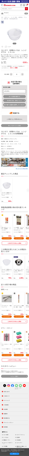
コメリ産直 (5, 434)
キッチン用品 (14, 17)
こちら (13, 451)
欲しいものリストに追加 (14, 125)
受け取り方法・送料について (14, 100)
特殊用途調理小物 (13, 18)
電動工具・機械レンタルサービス (21, 447)
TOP (2, 17)
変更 (26, 13)
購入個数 (7, 74)
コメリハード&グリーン (8, 443)
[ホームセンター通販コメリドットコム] (9, 5)
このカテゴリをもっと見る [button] (14, 243)
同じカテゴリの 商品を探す (22, 168)
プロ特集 (5, 446)
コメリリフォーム (20, 434)
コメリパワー (20, 442)
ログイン (15, 372)
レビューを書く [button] (14, 376)
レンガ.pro (5, 437)
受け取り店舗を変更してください (14, 105)
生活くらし (7, 17)
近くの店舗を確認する (14, 96)
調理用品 (21, 17)
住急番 (18, 437)
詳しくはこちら (24, 1)
